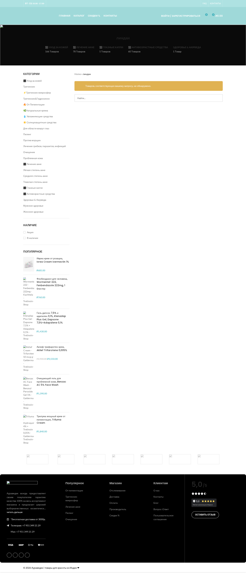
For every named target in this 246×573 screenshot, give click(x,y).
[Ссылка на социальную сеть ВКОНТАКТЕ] (193, 3)
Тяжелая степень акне (35, 181)
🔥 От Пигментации (34, 104)
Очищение (29, 152)
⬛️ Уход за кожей (32, 80)
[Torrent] (94, 459)
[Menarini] (180, 459)
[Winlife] (37, 459)
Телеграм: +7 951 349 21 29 (25, 525)
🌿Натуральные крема (35, 110)
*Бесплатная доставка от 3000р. (28, 519)
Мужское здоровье (33, 205)
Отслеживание (117, 490)
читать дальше (15, 512)
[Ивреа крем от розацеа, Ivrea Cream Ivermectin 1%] (28, 264)
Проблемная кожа (33, 158)
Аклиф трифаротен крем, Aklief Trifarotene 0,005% (52, 348)
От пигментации (74, 490)
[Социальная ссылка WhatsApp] (189, 3)
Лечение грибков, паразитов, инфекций (44, 146)
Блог (155, 502)
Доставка (114, 496)
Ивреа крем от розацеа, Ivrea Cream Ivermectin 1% (53, 260)
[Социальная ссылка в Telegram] (197, 3)
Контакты (158, 496)
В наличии (32, 237)
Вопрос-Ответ (161, 509)
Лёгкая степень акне (34, 170)
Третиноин (29, 86)
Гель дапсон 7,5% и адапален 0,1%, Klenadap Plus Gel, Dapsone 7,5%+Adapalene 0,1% (51, 317)
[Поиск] (154, 16)
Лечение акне (72, 506)
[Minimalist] (123, 459)
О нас (156, 490)
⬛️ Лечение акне (32, 164)
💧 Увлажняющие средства (38, 116)
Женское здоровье (33, 211)
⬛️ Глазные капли (33, 187)
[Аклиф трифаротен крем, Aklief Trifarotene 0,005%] (28, 358)
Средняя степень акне (35, 175)
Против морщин (32, 140)
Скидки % (114, 515)
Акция (30, 232)
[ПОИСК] (219, 98)
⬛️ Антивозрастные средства (39, 193)
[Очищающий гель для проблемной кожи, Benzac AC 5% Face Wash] (28, 393)
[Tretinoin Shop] (66, 459)
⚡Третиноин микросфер (37, 92)
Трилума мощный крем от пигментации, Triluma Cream (51, 419)
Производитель (117, 509)
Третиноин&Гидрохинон (36, 98)
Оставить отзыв (205, 514)
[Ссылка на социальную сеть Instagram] (185, 3)
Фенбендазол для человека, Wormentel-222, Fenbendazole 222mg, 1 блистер (52, 283)
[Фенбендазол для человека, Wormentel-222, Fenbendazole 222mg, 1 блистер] (28, 291)
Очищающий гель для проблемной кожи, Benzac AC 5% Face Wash (51, 382)
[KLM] (208, 459)
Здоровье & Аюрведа (34, 199)
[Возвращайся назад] (112, 38)
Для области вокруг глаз (36, 128)
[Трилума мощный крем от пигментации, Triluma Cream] (28, 429)
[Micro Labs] (151, 459)
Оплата (113, 502)
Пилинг (27, 134)
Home (77, 74)
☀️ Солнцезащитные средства (39, 122)
